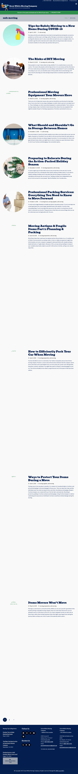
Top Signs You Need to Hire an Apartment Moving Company (10, 743)
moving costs (44, 62)
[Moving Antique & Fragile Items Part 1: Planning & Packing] (14, 281)
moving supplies (45, 98)
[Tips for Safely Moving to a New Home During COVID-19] (14, 35)
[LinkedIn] (23, 736)
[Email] (29, 744)
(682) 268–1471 (67, 743)
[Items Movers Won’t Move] (14, 658)
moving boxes (44, 201)
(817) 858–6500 (49, 741)
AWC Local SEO (60, 770)
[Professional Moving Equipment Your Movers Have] (14, 101)
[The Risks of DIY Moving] (14, 68)
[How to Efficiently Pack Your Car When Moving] (14, 407)
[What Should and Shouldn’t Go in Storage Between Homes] (14, 134)
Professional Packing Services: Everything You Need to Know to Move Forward (51, 195)
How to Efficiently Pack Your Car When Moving (49, 353)
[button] (76, 4)
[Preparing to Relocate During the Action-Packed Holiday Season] (14, 167)
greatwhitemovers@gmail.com (49, 745)
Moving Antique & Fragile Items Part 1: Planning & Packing (47, 229)
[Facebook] (23, 733)
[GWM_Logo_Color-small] (5, 7)
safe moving (42, 32)
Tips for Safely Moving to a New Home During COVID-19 (51, 27)
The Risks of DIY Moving (46, 59)
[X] (27, 733)
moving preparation (48, 167)
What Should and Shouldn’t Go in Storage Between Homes (51, 126)
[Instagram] (30, 733)
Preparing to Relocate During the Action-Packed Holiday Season (49, 161)
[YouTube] (34, 733)
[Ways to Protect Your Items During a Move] (14, 533)
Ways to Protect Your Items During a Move (48, 478)
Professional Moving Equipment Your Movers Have (50, 93)
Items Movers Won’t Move (47, 602)
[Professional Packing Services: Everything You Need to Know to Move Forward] (14, 201)
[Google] (23, 744)
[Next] (14, 720)
